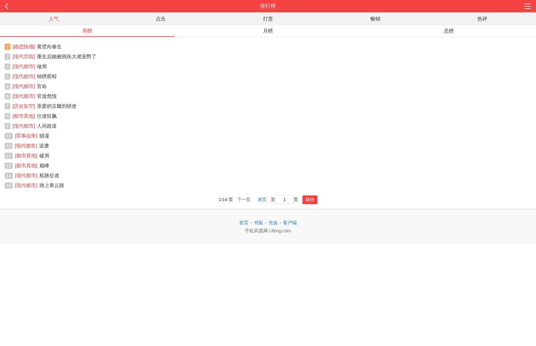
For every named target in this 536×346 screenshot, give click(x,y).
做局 (29, 66)
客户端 (290, 222)
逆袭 (32, 145)
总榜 (449, 30)
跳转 (310, 199)
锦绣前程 (34, 76)
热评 (482, 18)
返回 (53, 6)
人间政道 (34, 126)
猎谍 (32, 135)
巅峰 (32, 165)
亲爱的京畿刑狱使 (44, 106)
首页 (243, 222)
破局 (32, 155)
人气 (54, 18)
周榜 (87, 30)
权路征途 (37, 175)
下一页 (243, 199)
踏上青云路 (39, 185)
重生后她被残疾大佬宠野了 (54, 56)
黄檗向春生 (37, 46)
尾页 (262, 199)
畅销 (375, 18)
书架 (258, 222)
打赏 (268, 18)
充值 (273, 222)
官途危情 (34, 96)
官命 (29, 86)
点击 (161, 18)
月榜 (268, 30)
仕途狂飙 (34, 116)
